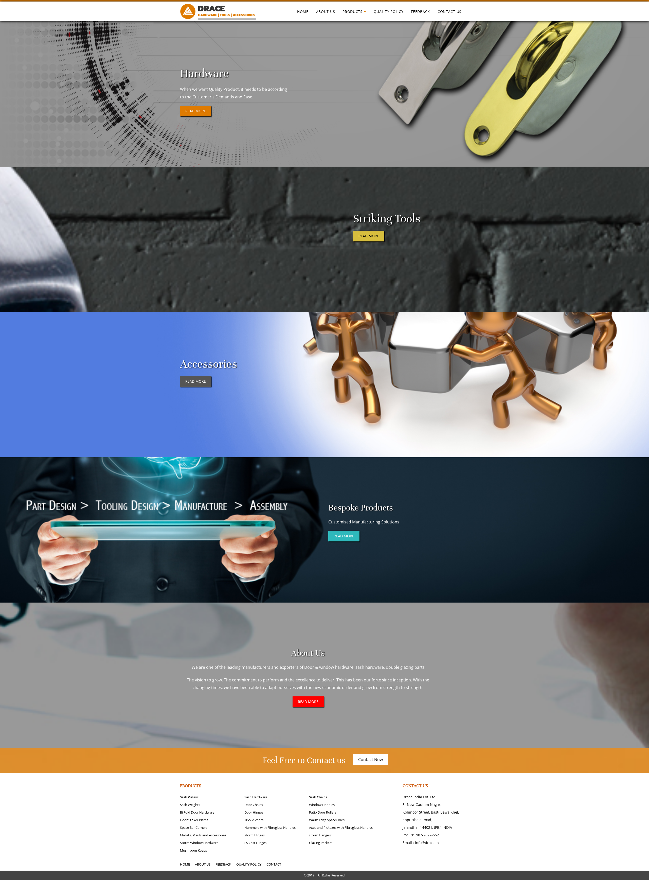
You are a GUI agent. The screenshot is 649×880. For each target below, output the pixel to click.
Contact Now (370, 759)
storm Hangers (320, 835)
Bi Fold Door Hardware (197, 812)
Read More (195, 111)
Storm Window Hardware (199, 842)
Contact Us (449, 11)
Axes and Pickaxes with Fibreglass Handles (341, 827)
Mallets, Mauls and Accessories (203, 835)
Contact (273, 864)
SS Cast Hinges (255, 842)
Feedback (420, 11)
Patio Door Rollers (322, 812)
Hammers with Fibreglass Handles (270, 827)
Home (303, 11)
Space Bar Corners (193, 827)
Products (352, 11)
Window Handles (322, 804)
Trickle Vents (253, 820)
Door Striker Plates (194, 820)
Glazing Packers (320, 842)
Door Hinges (253, 812)
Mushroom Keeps (193, 850)
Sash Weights (190, 804)
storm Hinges (254, 835)
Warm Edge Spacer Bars (327, 820)
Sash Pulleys (189, 797)
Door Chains (253, 804)
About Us (325, 11)
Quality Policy (389, 11)
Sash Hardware (255, 797)
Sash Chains (318, 797)
